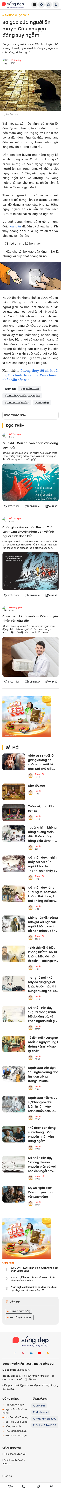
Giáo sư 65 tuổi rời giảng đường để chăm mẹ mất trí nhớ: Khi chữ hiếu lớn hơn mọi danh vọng (41, 762)
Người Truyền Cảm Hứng (14, 1411)
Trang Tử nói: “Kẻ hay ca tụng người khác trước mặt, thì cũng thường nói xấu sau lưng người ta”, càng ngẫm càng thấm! (43, 984)
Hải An (38, 791)
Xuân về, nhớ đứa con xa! (41, 808)
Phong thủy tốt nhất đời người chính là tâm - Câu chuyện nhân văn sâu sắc (30, 375)
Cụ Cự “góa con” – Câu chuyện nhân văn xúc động (41, 1192)
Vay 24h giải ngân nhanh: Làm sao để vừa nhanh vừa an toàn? (33, 1279)
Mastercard (41, 1412)
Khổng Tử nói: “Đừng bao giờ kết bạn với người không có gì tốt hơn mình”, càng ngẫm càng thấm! (43, 924)
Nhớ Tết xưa (36, 786)
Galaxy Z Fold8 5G (45, 1425)
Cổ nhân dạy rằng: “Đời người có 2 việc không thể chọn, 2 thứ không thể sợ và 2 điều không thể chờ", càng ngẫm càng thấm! (42, 894)
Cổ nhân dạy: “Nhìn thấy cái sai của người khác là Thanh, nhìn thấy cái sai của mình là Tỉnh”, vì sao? (43, 864)
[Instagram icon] (23, 1353)
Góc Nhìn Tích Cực (16, 1435)
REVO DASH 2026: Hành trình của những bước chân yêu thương (35, 1269)
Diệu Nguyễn (15, 607)
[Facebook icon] (15, 1353)
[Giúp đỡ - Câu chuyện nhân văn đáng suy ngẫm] (30, 482)
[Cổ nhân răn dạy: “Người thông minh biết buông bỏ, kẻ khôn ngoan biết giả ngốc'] (13, 1014)
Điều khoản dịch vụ (14, 1454)
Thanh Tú (39, 774)
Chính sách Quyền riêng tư (13, 1462)
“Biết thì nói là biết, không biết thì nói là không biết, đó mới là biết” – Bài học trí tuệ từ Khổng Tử (42, 954)
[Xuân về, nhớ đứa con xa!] (13, 812)
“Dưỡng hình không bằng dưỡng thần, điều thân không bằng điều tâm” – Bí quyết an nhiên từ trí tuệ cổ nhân (43, 834)
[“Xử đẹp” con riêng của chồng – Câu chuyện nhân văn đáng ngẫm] (13, 1134)
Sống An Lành (13, 1426)
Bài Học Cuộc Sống (16, 1421)
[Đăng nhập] (56, 4)
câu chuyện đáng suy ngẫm (23, 395)
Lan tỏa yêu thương (21, 1317)
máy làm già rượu (45, 1418)
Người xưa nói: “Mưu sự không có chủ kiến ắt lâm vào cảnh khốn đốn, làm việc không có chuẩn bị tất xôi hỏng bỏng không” (42, 1104)
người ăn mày (31, 388)
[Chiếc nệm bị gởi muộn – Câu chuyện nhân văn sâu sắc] (30, 656)
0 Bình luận (34, 506)
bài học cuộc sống (18, 402)
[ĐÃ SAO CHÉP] (38, 1486)
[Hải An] (30, 792)
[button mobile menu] (34, 4)
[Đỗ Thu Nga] (5, 435)
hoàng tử (14, 226)
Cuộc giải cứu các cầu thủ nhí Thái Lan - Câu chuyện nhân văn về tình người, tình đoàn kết (28, 531)
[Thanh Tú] (30, 775)
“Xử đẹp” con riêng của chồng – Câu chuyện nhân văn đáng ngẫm (42, 1134)
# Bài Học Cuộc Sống (15, 15)
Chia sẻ (53, 506)
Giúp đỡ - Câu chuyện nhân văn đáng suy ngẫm (30, 445)
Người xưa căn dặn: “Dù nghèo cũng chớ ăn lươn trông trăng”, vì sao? (43, 1074)
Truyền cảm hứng (20, 1311)
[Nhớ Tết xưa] (13, 792)
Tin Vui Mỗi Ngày (14, 1404)
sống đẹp (43, 402)
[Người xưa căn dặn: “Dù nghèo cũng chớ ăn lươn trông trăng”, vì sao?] (13, 1074)
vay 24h (40, 1405)
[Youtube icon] (39, 1353)
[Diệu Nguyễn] (5, 608)
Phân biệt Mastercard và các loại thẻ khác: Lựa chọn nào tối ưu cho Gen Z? (34, 1289)
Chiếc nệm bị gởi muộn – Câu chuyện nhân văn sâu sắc (30, 618)
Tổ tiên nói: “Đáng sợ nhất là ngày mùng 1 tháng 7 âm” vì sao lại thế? (43, 1044)
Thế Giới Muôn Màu (16, 1431)
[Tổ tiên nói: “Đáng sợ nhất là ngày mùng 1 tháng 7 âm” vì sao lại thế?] (13, 1044)
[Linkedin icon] (31, 1353)
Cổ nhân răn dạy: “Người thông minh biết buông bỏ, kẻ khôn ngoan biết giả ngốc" (42, 1014)
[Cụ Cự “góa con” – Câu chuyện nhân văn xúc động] (13, 1194)
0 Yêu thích (14, 506)
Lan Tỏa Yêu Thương (16, 1417)
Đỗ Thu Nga (16, 60)
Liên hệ (7, 1476)
